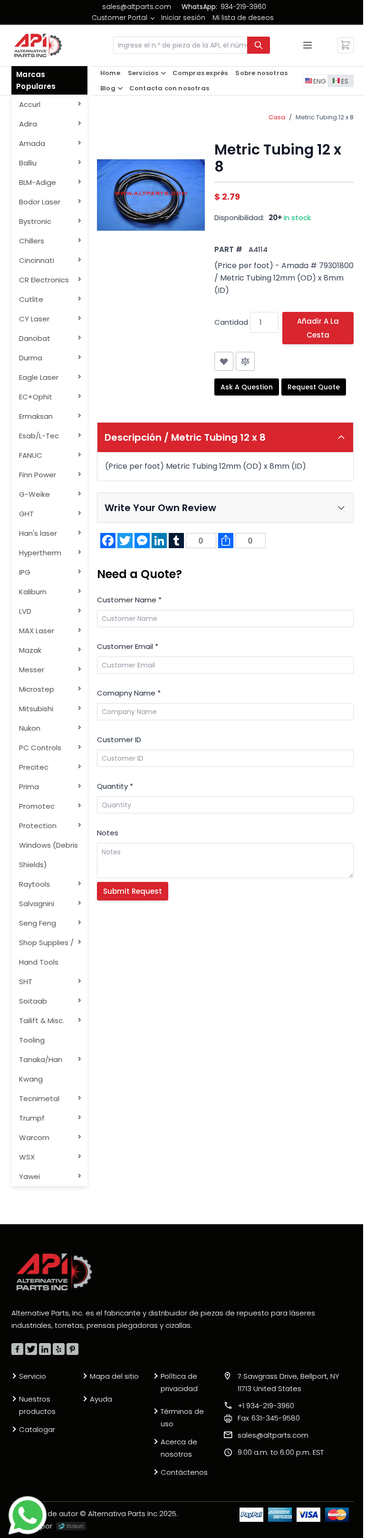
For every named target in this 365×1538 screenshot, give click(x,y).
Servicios (143, 72)
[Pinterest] (72, 1349)
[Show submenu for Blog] (120, 88)
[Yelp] (59, 1349)
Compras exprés (200, 72)
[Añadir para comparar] (245, 361)
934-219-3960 (243, 6)
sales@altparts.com (136, 6)
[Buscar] (258, 45)
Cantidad (231, 322)
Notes (107, 833)
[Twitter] (31, 1349)
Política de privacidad (179, 1382)
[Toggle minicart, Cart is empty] (345, 45)
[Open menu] (307, 45)
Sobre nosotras (261, 72)
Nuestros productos (37, 1405)
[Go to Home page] (38, 45)
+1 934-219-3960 (266, 1406)
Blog (107, 88)
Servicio (32, 1376)
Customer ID (119, 740)
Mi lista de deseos (243, 17)
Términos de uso (182, 1417)
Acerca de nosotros (179, 1448)
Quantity (115, 786)
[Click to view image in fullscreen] (151, 195)
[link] (123, 17)
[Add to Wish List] (223, 361)
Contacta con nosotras (169, 88)
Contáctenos (184, 1472)
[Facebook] (17, 1349)
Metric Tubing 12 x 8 (325, 117)
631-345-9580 (269, 1418)
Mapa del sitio (114, 1376)
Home (110, 72)
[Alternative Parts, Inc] (54, 1272)
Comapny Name (129, 693)
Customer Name (129, 600)
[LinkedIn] (45, 1349)
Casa (277, 117)
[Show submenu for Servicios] (163, 73)
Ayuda (101, 1399)
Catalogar (37, 1429)
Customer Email (127, 646)
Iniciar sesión (183, 17)
